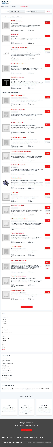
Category (7, 11)
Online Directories (10, 437)
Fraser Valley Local (5, 6)
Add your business (26, 430)
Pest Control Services (6, 368)
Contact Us (25, 437)
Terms (31, 437)
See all (3, 349)
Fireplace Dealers (5, 373)
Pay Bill (41, 437)
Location (28, 11)
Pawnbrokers (4, 361)
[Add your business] (26, 428)
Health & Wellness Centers (7, 363)
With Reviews (6, 329)
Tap (4, 347)
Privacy (36, 437)
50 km (4, 321)
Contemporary (6, 344)
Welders (4, 365)
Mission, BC (14, 6)
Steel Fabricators (5, 367)
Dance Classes (6, 338)
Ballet (4, 340)
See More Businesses (26, 307)
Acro (4, 342)
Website (48, 52)
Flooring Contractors (6, 370)
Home (3, 437)
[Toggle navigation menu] (51, 2)
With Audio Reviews (7, 332)
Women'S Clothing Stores (7, 379)
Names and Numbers (17, 442)
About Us (19, 437)
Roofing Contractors (6, 360)
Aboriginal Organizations (7, 375)
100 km (4, 323)
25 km (4, 319)
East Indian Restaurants (7, 372)
